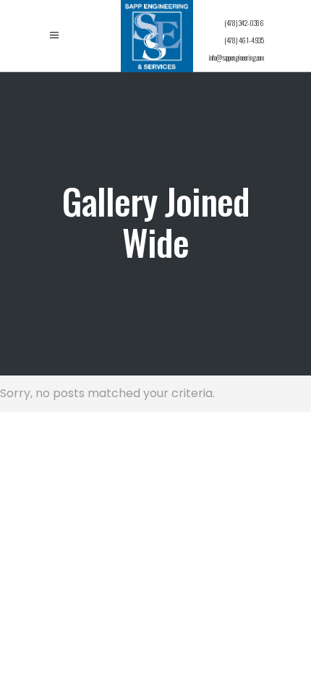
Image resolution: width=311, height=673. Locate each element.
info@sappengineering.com (236, 57)
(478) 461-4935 (244, 40)
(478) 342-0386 (244, 22)
